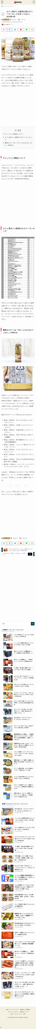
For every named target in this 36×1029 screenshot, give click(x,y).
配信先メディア (24, 1011)
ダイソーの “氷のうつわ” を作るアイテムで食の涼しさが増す (23, 726)
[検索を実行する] (33, 623)
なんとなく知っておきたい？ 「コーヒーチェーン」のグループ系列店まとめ (24, 678)
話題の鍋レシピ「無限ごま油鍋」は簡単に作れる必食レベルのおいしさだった (24, 761)
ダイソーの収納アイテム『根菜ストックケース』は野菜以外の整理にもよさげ (24, 786)
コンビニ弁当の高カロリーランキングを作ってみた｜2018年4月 (24, 777)
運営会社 (22, 1009)
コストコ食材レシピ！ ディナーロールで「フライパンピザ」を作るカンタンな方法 (24, 753)
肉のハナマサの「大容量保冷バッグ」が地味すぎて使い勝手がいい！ (24, 652)
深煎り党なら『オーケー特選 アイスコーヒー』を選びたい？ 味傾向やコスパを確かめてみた (23, 795)
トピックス (6, 19)
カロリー (14, 19)
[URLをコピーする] (32, 29)
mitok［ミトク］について (12, 1009)
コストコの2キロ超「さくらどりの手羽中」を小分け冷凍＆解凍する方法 (24, 702)
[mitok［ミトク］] (18, 2)
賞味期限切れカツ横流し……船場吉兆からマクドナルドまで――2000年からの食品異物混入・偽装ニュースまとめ (24, 737)
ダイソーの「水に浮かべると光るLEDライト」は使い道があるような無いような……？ (23, 711)
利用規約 (28, 1009)
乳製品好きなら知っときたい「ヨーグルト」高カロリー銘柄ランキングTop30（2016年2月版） (24, 745)
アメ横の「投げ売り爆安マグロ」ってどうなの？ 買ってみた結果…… (24, 668)
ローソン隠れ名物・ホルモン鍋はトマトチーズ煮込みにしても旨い (24, 769)
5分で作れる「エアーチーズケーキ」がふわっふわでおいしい (23, 718)
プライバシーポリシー (13, 1011)
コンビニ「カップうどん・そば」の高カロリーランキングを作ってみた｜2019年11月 (24, 694)
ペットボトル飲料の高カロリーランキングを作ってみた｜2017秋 (24, 643)
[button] (0, 1027)
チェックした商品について (14, 134)
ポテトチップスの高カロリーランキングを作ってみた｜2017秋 (24, 685)
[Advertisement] (18, 201)
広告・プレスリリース (16, 1014)
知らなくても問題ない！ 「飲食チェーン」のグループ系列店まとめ (23, 660)
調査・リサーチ (21, 19)
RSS (24, 1014)
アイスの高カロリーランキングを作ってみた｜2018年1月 (24, 635)
